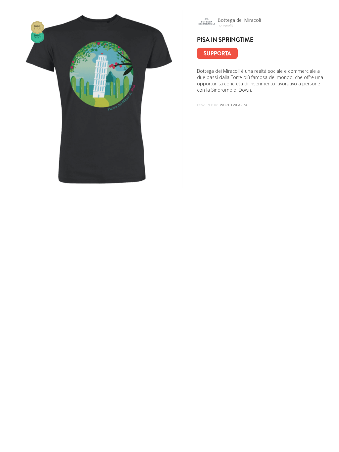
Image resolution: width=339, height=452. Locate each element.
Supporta (217, 53)
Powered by (223, 105)
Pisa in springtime (225, 40)
